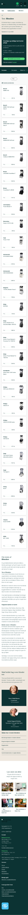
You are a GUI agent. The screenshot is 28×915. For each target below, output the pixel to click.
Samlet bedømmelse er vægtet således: (11, 752)
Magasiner (4, 871)
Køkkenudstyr (11, 10)
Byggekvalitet (5, 745)
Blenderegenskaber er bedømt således (11, 737)
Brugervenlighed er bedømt (8, 741)
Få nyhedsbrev (5, 873)
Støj (3, 749)
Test (3, 10)
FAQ (3, 887)
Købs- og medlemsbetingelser (9, 892)
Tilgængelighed (5, 894)
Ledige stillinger (5, 867)
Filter (13, 78)
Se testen (4, 70)
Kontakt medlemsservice (7, 847)
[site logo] (6, 4)
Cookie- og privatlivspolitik (8, 889)
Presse (3, 869)
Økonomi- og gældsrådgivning (9, 879)
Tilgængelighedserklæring (8, 896)
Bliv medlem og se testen (14, 58)
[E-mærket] (5, 905)
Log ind (14, 62)
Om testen (14, 70)
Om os (3, 865)
